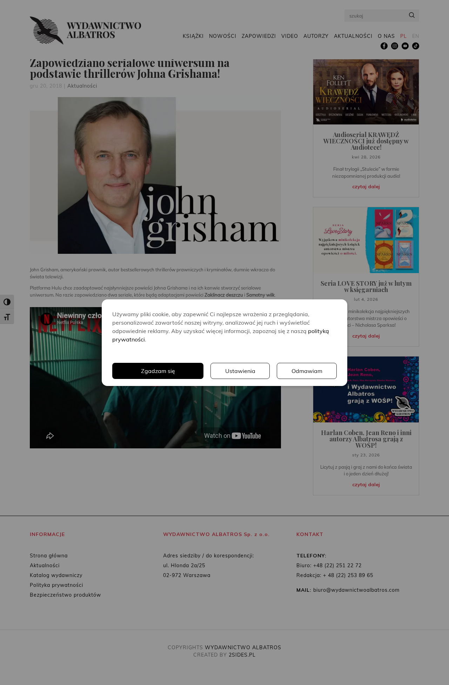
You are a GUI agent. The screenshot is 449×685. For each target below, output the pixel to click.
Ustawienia (240, 370)
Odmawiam (306, 370)
